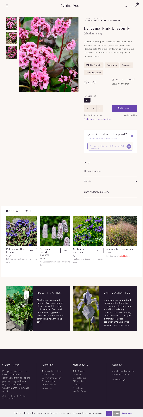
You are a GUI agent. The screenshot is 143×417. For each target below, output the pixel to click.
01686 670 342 (119, 380)
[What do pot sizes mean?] (95, 96)
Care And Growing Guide (96, 192)
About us (77, 374)
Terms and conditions (52, 371)
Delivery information (51, 378)
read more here (121, 325)
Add (32, 250)
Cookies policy (49, 385)
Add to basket (124, 108)
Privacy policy (48, 381)
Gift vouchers (79, 381)
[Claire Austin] (72, 5)
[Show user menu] (131, 5)
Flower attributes (93, 171)
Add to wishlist (130, 115)
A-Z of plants (79, 371)
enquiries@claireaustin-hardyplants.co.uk (123, 373)
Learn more (127, 413)
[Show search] (126, 5)
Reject (116, 413)
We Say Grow (79, 391)
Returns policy (49, 374)
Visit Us (76, 385)
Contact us (47, 388)
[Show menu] (7, 5)
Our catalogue (79, 378)
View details (21, 231)
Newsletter (78, 388)
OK (109, 413)
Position (88, 181)
